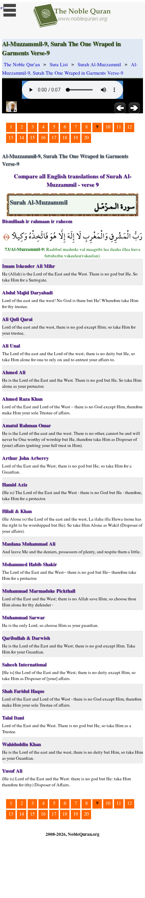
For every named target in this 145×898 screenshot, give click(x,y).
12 (129, 126)
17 (54, 137)
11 (118, 126)
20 (86, 137)
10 (108, 126)
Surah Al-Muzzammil (99, 64)
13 (10, 137)
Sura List (59, 64)
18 (64, 137)
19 (75, 137)
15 (32, 137)
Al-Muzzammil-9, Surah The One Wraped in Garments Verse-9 (70, 68)
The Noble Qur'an (22, 64)
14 (21, 137)
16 (43, 137)
